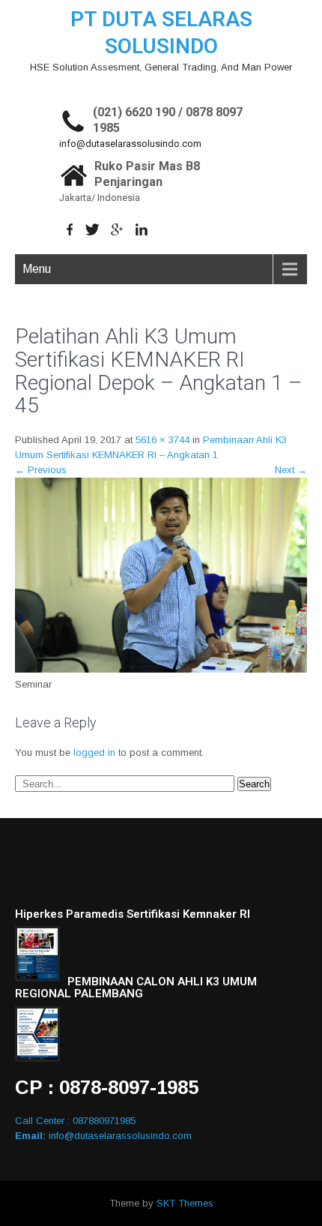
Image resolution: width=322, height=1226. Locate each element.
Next (291, 469)
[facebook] (70, 229)
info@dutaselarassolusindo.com (130, 143)
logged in (94, 752)
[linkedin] (142, 229)
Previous (41, 469)
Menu (36, 268)
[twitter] (92, 229)
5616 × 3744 (162, 439)
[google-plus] (117, 229)
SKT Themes (185, 1203)
